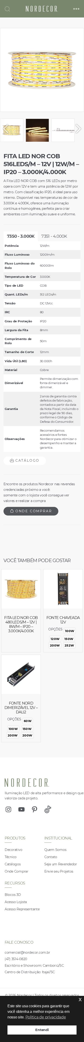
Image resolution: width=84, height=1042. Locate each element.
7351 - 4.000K (54, 236)
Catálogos (13, 864)
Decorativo (13, 850)
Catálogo (26, 460)
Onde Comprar (33, 511)
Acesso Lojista (16, 902)
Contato (50, 857)
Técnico (11, 857)
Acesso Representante (22, 909)
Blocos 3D (13, 895)
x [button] (80, 999)
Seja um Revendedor (60, 864)
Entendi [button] (42, 1030)
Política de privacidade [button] (45, 1017)
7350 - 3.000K (20, 236)
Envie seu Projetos (58, 871)
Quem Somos (55, 850)
